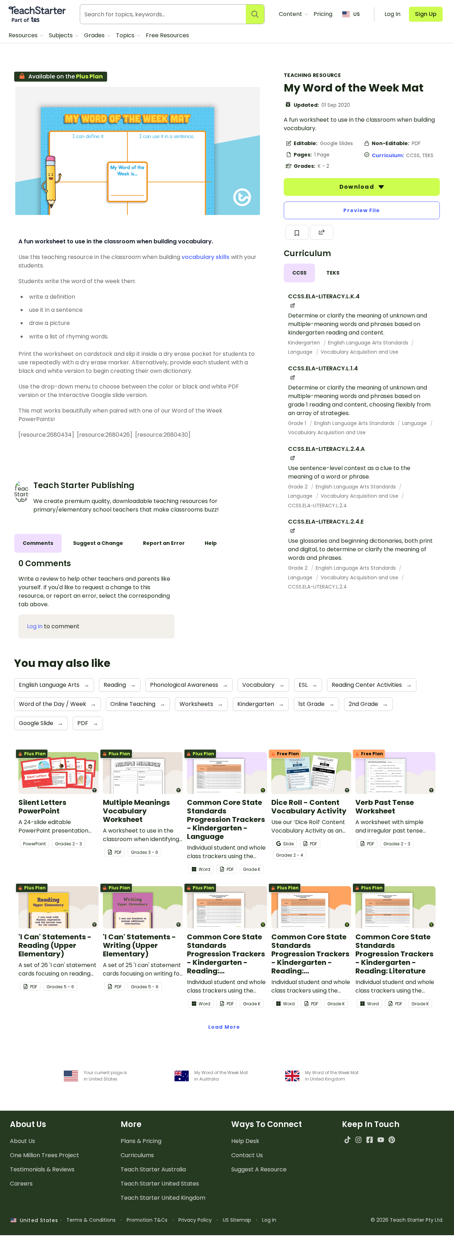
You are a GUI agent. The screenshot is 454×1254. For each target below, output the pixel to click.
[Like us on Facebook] (369, 1139)
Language (301, 351)
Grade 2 (298, 486)
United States (37, 1220)
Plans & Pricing (141, 1141)
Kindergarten (304, 342)
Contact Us (247, 1155)
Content (291, 14)
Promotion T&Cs (147, 1219)
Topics (126, 35)
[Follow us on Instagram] (358, 1139)
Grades (95, 35)
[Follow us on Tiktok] (347, 1139)
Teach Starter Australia (153, 1169)
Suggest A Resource (259, 1169)
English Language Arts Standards (369, 342)
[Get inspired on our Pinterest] (391, 1139)
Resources (24, 35)
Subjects (61, 35)
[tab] (299, 273)
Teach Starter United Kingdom (163, 1198)
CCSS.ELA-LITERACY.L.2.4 (317, 505)
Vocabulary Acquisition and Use (359, 351)
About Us (22, 1141)
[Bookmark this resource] (297, 232)
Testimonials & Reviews (42, 1169)
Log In (269, 1219)
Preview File (361, 210)
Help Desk (245, 1141)
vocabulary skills (205, 257)
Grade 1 (298, 423)
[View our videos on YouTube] (380, 1139)
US (356, 14)
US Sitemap (237, 1219)
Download (357, 187)
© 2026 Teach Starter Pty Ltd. (407, 1219)
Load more (224, 1027)
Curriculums (137, 1155)
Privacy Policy (195, 1219)
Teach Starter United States (160, 1184)
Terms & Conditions (91, 1219)
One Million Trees (44, 1155)
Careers (21, 1184)
